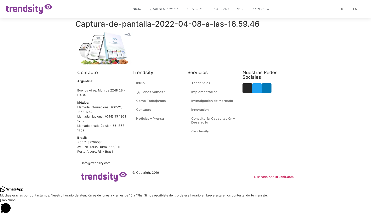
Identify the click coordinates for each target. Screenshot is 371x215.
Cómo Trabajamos (151, 101)
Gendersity (200, 131)
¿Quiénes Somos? (164, 9)
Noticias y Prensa (228, 9)
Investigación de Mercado (212, 101)
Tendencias (200, 83)
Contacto (261, 9)
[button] (185, 206)
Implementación (204, 92)
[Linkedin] (266, 88)
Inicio (136, 9)
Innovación (200, 110)
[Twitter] (257, 88)
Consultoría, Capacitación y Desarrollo (213, 120)
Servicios (195, 9)
